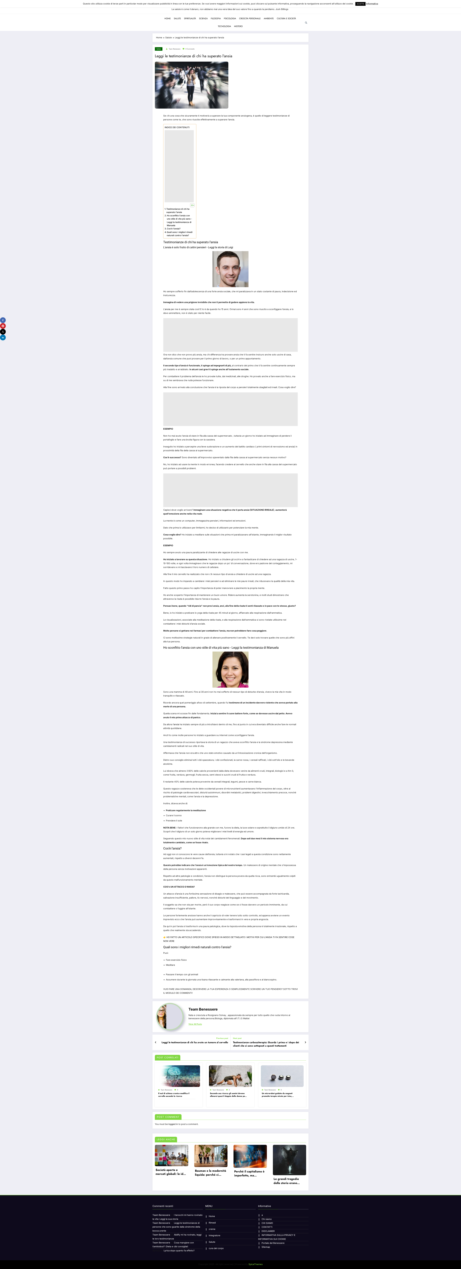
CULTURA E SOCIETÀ (286, 18)
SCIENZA (203, 18)
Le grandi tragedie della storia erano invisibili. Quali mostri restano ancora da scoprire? (288, 1181)
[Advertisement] (179, 166)
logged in (173, 1124)
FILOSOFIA (216, 18)
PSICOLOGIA (230, 18)
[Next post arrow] (305, 1042)
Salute (159, 49)
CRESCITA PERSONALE (250, 18)
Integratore (214, 1235)
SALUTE (177, 18)
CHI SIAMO (267, 1223)
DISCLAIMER (268, 1231)
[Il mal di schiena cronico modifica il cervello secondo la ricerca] (178, 1076)
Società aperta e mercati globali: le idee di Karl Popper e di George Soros (171, 1172)
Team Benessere (174, 49)
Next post (237, 1038)
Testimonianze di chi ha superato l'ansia (177, 210)
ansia (167, 309)
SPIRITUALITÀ (190, 18)
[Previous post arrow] (155, 1042)
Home (212, 1216)
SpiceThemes (256, 1264)
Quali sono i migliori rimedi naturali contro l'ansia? (179, 234)
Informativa (372, 3)
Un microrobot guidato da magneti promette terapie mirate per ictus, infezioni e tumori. (277, 1094)
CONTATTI (267, 1227)
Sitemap (266, 1247)
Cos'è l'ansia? (173, 228)
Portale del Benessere (273, 1243)
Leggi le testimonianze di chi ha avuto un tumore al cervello (195, 1042)
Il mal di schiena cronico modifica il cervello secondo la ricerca (173, 1094)
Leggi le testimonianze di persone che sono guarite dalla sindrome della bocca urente (176, 1227)
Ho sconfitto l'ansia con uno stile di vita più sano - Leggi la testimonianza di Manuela (179, 220)
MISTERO (238, 26)
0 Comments (189, 49)
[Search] (306, 23)
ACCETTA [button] (360, 4)
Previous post (222, 1038)
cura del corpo (216, 1248)
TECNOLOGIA (224, 26)
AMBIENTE (269, 18)
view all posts (195, 1024)
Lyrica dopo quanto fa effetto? (179, 1250)
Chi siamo (267, 1219)
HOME (167, 18)
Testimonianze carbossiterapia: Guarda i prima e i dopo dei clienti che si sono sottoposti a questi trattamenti (266, 1044)
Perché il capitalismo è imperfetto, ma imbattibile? (249, 1173)
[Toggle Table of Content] (191, 205)
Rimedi (212, 1222)
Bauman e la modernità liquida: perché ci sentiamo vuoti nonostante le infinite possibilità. (210, 1173)
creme (212, 1229)
